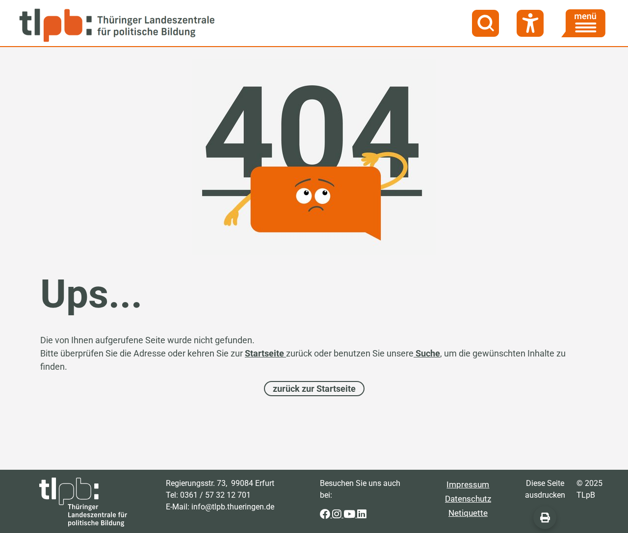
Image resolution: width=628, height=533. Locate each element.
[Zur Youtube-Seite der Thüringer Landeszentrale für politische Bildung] (350, 514)
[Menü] (583, 23)
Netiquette (468, 513)
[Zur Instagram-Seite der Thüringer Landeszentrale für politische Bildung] (337, 514)
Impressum (467, 484)
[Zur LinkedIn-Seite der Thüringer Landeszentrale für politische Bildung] (361, 514)
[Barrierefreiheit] (530, 23)
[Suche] (485, 23)
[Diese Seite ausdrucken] (544, 517)
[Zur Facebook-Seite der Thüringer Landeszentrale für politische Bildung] (326, 514)
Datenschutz (468, 499)
